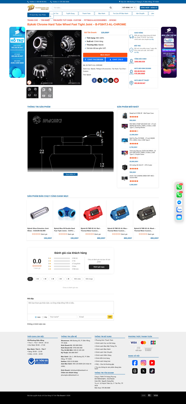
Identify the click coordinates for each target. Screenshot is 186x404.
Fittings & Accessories (95, 20)
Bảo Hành (101, 13)
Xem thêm (70, 174)
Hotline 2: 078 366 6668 (60, 2)
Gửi (110, 317)
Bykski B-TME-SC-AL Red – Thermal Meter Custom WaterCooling (91, 229)
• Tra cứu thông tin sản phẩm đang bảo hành (108, 367)
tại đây (151, 39)
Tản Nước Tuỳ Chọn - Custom (67, 20)
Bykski (112, 20)
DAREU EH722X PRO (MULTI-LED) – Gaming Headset (28, 396)
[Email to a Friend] (110, 80)
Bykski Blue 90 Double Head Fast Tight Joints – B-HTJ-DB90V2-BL (64, 229)
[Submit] (110, 8)
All (30, 279)
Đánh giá (44, 234)
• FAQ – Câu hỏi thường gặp (104, 364)
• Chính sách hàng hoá (102, 361)
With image (89, 279)
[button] (128, 7)
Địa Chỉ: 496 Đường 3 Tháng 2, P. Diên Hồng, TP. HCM (139, 2)
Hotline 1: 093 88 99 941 (37, 2)
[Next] (78, 57)
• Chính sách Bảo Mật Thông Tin (106, 346)
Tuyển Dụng (70, 13)
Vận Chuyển (140, 13)
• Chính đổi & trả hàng (102, 358)
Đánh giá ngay (99, 267)
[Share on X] (99, 80)
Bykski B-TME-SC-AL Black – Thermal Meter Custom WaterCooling (144, 229)
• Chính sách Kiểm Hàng (103, 355)
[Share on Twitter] (105, 80)
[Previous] (30, 57)
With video (77, 279)
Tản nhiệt (45, 20)
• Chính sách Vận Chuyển (103, 352)
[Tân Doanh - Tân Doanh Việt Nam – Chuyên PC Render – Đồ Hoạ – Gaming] (38, 7)
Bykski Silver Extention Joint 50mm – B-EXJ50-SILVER (38, 229)
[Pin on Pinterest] (116, 80)
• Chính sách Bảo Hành (103, 349)
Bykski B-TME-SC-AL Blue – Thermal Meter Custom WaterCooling (118, 229)
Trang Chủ (32, 20)
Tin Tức (55, 13)
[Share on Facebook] (94, 80)
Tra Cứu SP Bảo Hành (120, 13)
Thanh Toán (86, 13)
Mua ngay (105, 55)
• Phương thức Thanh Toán (104, 340)
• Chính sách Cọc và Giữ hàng (105, 343)
